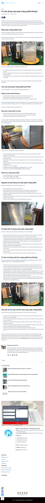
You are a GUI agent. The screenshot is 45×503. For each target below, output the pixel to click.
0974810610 (19, 440)
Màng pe (4, 463)
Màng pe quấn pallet (7, 93)
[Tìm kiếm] (42, 362)
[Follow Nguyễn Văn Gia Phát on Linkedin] (14, 355)
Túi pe (4, 459)
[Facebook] (2, 17)
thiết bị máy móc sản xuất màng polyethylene (16, 260)
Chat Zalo (2, 492)
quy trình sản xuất (7, 122)
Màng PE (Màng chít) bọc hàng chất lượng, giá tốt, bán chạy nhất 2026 (23, 374)
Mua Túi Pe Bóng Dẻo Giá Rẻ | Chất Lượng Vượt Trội (19, 385)
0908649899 (19, 438)
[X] (4, 17)
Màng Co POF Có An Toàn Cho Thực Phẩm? (17, 391)
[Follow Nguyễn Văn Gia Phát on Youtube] (12, 355)
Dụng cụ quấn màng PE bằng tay (8, 102)
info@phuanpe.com (24, 445)
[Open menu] (42, 3)
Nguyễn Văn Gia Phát (12, 345)
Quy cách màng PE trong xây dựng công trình (17, 380)
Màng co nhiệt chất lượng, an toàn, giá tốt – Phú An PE (19, 368)
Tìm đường (2, 489)
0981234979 (19, 442)
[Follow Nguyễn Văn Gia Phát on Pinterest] (17, 355)
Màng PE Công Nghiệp (19, 167)
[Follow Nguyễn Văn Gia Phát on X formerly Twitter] (10, 355)
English (39, 2)
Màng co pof (5, 457)
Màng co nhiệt (5, 461)
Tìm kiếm (3, 360)
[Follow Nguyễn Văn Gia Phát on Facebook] (8, 355)
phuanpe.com (37, 23)
